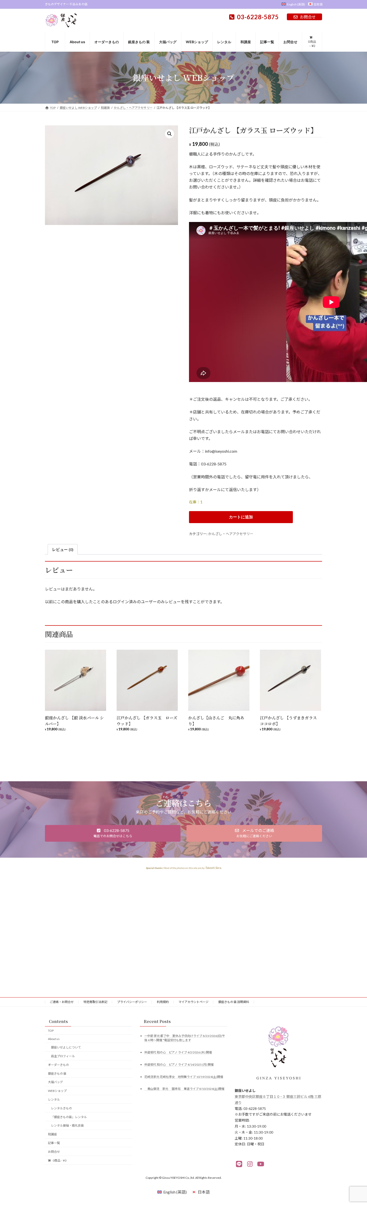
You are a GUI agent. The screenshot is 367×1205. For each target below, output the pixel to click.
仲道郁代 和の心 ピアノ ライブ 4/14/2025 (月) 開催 (179, 1064)
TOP (51, 1030)
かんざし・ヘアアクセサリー (230, 534)
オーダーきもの (58, 1065)
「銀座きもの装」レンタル (69, 1117)
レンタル (54, 1099)
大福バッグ (55, 1082)
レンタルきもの (61, 1108)
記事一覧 (54, 1143)
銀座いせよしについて (66, 1047)
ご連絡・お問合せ (62, 1002)
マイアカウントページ (193, 1002)
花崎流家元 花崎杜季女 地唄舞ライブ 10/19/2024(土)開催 (183, 1076)
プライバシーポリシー (132, 1002)
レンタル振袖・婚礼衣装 (67, 1125)
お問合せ (308, 16)
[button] (169, 133)
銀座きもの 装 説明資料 (233, 1002)
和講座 (52, 1134)
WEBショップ (57, 1091)
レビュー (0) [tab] (62, 549)
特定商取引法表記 (95, 1002)
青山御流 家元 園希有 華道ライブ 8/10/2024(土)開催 (184, 1089)
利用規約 (163, 1002)
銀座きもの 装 (57, 1073)
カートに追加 (241, 517)
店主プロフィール (63, 1056)
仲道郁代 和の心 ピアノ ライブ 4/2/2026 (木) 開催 (178, 1052)
